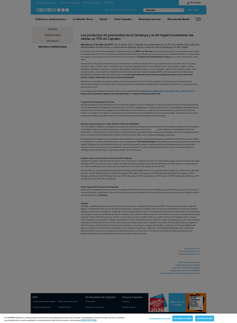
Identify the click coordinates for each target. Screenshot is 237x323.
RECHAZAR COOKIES (182, 318)
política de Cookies (88, 320)
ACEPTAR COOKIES (205, 318)
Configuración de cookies (159, 318)
